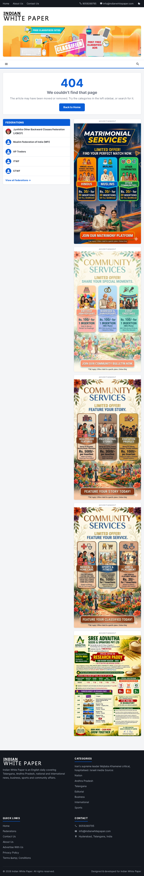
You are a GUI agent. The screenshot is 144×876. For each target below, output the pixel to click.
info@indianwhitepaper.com (117, 3)
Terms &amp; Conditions (17, 857)
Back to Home (72, 107)
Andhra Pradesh (84, 780)
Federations (9, 831)
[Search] (137, 64)
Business (80, 796)
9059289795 (89, 3)
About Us (18, 3)
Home (6, 3)
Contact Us (33, 3)
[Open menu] (6, 64)
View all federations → (18, 180)
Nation (78, 775)
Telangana (81, 786)
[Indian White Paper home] (27, 15)
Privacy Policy (11, 852)
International (82, 802)
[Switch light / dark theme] (139, 3)
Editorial (79, 791)
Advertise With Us (13, 847)
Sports (78, 807)
